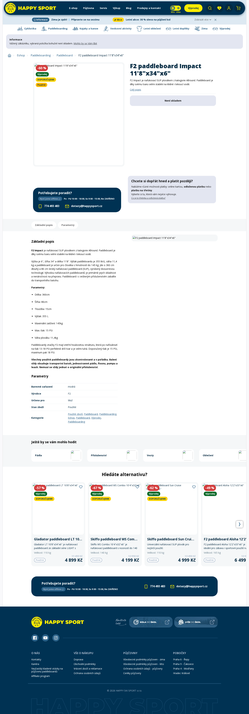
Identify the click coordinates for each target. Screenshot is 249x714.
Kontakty (36, 659)
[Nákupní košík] (238, 8)
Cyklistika (30, 28)
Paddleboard (65, 55)
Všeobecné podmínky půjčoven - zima (144, 659)
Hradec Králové (181, 673)
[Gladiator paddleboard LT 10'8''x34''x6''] (58, 524)
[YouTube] (45, 637)
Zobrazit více (201, 19)
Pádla (38, 455)
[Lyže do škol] (196, 622)
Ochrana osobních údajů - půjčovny (142, 668)
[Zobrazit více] (71, 20)
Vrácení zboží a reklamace (88, 668)
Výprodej (224, 28)
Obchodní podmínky (85, 664)
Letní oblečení (152, 28)
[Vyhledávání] (210, 8)
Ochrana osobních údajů (87, 673)
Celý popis (135, 89)
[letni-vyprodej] (172, 210)
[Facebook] (34, 637)
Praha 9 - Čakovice (183, 664)
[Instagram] (55, 637)
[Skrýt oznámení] (215, 20)
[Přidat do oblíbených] (81, 487)
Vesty (150, 455)
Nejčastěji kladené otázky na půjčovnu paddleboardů (47, 670)
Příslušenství (99, 455)
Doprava (78, 659)
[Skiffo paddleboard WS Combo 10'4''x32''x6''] (115, 524)
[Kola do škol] (151, 622)
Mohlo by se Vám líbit (85, 43)
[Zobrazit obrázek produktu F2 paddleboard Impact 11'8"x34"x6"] (78, 114)
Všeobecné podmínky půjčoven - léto (143, 664)
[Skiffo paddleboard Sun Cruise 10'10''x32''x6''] (171, 524)
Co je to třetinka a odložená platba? (148, 198)
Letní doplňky (180, 28)
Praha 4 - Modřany (183, 668)
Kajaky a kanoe (88, 28)
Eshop (21, 55)
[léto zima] (175, 8)
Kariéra (35, 664)
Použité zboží (75, 414)
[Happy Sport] (30, 8)
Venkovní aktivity (121, 28)
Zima (204, 28)
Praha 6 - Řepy (181, 659)
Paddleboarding (58, 28)
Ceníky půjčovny (132, 673)
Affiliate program (40, 676)
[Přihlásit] (229, 8)
